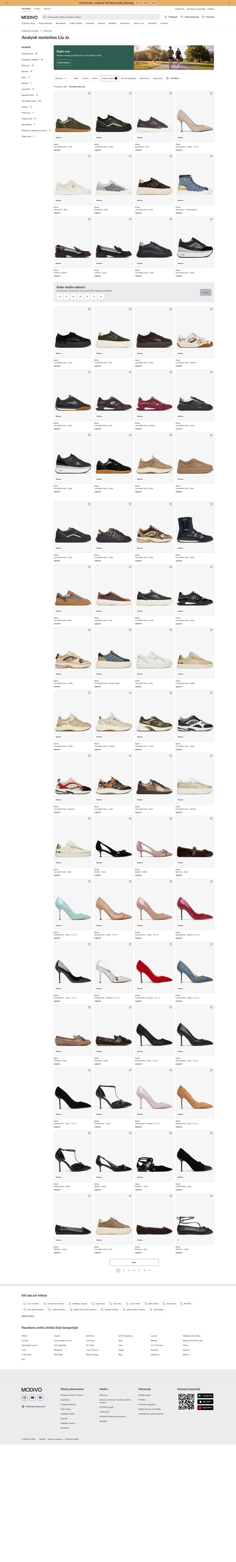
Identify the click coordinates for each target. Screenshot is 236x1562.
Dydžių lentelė (144, 1395)
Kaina (95, 78)
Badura (186, 1354)
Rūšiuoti (58, 78)
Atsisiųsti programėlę (196, 9)
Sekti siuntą (66, 1409)
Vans (120, 1345)
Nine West (58, 1354)
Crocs (24, 1350)
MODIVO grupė (106, 1407)
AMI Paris (90, 1336)
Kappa (121, 1350)
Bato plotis (144, 78)
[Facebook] (40, 1398)
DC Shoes (90, 1345)
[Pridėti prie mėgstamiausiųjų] (89, 93)
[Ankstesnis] (7, 3)
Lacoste (25, 1340)
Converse (90, 1340)
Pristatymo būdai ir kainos (72, 1395)
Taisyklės (103, 1421)
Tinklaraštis (179, 9)
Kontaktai (65, 1428)
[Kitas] (229, 3)
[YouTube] (32, 1398)
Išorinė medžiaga (129, 78)
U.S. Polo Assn (157, 1345)
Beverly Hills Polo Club (193, 1340)
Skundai (64, 1418)
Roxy (120, 1354)
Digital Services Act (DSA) (149, 1409)
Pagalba (211, 9)
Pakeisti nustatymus (55, 1439)
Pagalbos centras (68, 1423)
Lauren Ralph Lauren (63, 1340)
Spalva (85, 78)
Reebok (154, 1340)
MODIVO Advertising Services (113, 1416)
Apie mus (104, 1395)
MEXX (24, 1336)
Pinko (185, 1345)
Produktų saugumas (146, 1404)
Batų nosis (158, 78)
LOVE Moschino (125, 1336)
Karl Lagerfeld (60, 1345)
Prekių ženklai (109, 78)
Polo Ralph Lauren (29, 1345)
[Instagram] (25, 1398)
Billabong (58, 1350)
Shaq (120, 1340)
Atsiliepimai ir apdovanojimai (150, 1413)
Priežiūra (142, 1399)
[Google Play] (205, 1395)
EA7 (23, 1359)
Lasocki (154, 1336)
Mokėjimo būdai (67, 1413)
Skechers (155, 1350)
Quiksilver (155, 1354)
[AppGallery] (205, 1407)
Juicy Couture (92, 1350)
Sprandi (186, 1350)
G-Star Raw (27, 1354)
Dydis (76, 78)
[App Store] (205, 1401)
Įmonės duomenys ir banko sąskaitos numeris (115, 1401)
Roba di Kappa (92, 1354)
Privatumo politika (72, 1439)
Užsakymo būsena (68, 1404)
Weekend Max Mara (191, 1336)
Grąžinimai (65, 1399)
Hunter (57, 1336)
